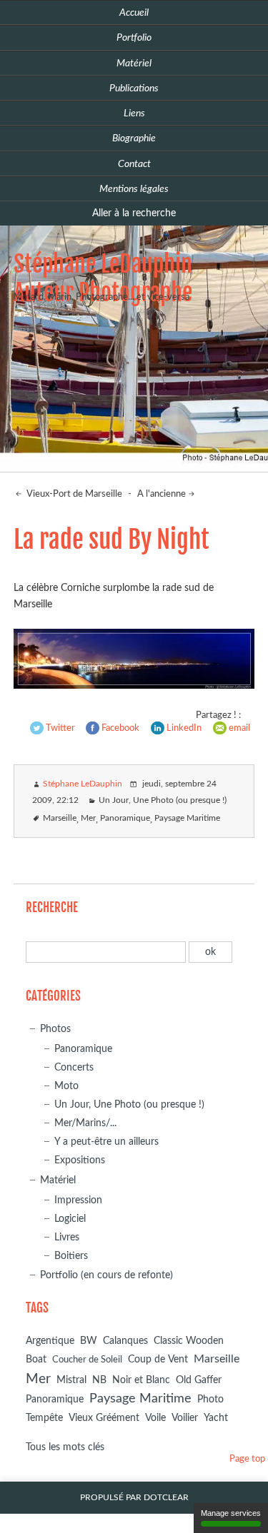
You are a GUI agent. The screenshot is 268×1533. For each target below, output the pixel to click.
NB (99, 1380)
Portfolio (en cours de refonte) (106, 1275)
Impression (78, 1200)
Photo (210, 1400)
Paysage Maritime (187, 818)
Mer (88, 818)
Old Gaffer (199, 1380)
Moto (66, 1086)
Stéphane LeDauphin (82, 784)
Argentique (50, 1341)
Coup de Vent (158, 1360)
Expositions (79, 1160)
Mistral (71, 1380)
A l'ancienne (161, 494)
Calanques (125, 1341)
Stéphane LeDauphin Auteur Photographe (103, 278)
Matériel (58, 1180)
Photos (55, 1028)
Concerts (74, 1067)
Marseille (59, 818)
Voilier (185, 1418)
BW (88, 1340)
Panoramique (125, 818)
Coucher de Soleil (87, 1360)
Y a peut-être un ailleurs (106, 1141)
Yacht (216, 1418)
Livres (66, 1237)
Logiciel (70, 1218)
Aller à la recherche (134, 213)
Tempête (44, 1418)
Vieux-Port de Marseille (73, 494)
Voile (155, 1417)
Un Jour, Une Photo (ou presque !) (163, 800)
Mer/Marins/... (85, 1123)
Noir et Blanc (141, 1380)
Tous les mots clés (65, 1447)
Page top (247, 1459)
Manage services (231, 1513)
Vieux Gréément (104, 1418)
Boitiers (71, 1255)
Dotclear (166, 1498)
